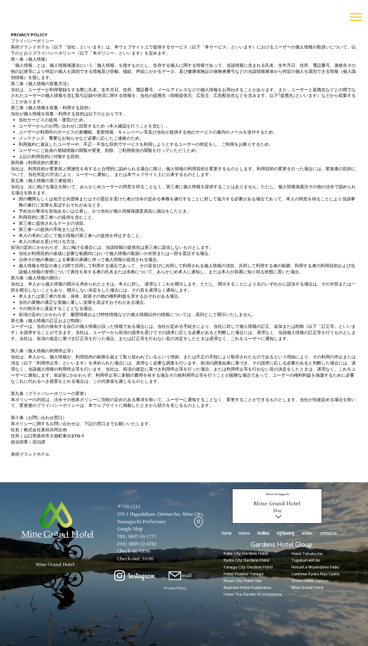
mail (186, 575)
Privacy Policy (175, 588)
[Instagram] (119, 575)
